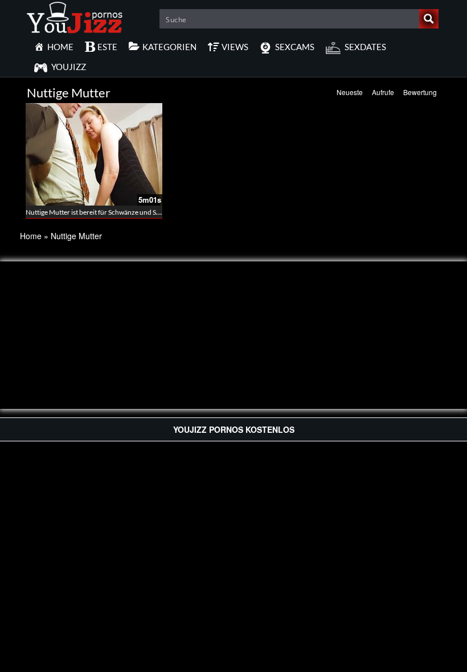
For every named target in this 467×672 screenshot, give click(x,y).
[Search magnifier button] (429, 18)
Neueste (350, 92)
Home (31, 235)
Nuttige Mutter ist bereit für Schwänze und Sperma (100, 212)
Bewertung (420, 92)
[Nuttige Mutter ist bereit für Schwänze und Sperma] (94, 154)
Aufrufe (383, 92)
